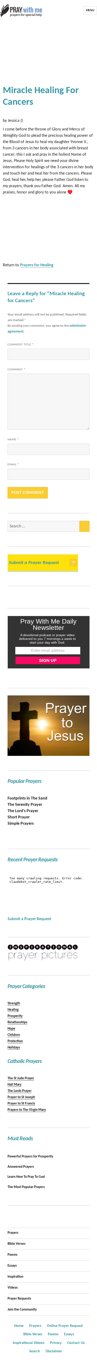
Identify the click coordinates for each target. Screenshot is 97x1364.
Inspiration (15, 1277)
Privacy (56, 1343)
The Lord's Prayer (23, 811)
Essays (12, 1266)
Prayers (13, 1233)
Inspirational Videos (28, 1343)
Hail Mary (14, 1085)
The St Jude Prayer (21, 1078)
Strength (14, 1003)
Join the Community (22, 1309)
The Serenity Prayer (25, 805)
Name (13, 439)
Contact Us (76, 1343)
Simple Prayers (21, 823)
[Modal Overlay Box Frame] (49, 642)
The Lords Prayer (20, 1091)
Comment (16, 369)
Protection (15, 1041)
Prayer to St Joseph (21, 1097)
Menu (90, 10)
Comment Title (21, 344)
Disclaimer (54, 1351)
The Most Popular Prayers (26, 1187)
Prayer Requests (19, 1299)
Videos (13, 1288)
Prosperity (15, 1016)
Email (13, 464)
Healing (13, 1010)
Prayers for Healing (36, 265)
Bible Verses (16, 1244)
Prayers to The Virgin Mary (27, 1110)
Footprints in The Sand (27, 798)
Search (34, 1351)
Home (19, 1326)
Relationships (17, 1022)
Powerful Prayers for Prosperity (30, 1156)
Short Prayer (19, 817)
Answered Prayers (21, 1167)
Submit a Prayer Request (42, 562)
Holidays (14, 1047)
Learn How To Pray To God (26, 1177)
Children (14, 1035)
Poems (12, 1255)
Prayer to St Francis (21, 1103)
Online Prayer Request (65, 1326)
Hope (11, 1029)
